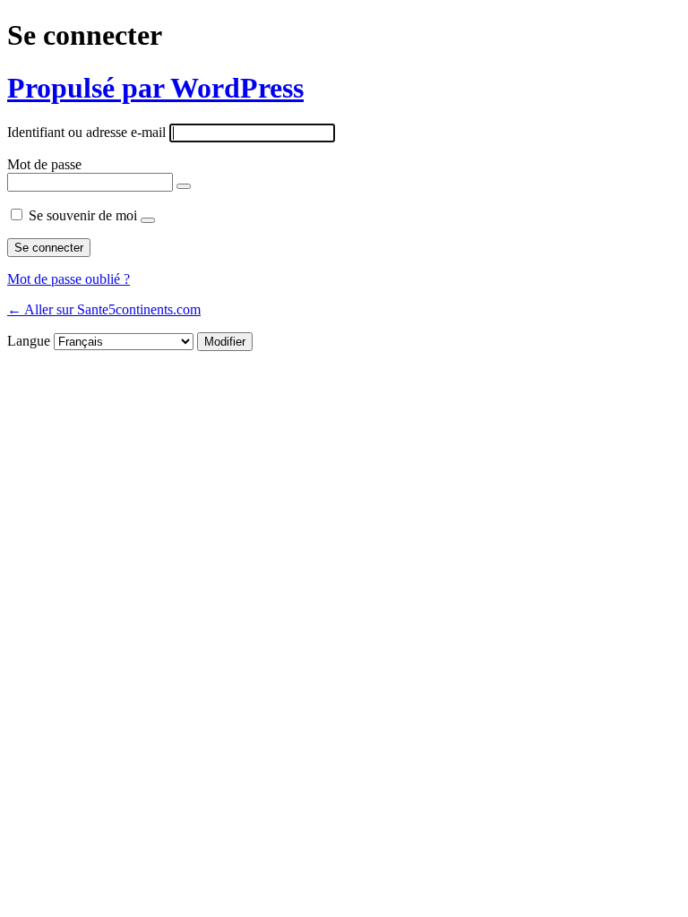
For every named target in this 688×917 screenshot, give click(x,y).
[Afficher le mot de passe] (183, 186)
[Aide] (148, 220)
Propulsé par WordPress (155, 88)
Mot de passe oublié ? (68, 279)
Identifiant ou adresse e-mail (86, 132)
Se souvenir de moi (83, 215)
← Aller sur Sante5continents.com (104, 309)
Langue (28, 340)
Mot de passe (44, 164)
